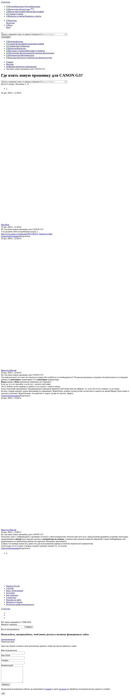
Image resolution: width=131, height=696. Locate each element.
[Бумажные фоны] (65, 582)
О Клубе (10, 588)
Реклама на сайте (13, 600)
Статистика (11, 597)
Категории (6, 37)
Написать (5, 685)
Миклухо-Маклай (8, 370)
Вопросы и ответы (32, 16)
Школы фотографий (35, 11)
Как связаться (12, 595)
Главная (9, 62)
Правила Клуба (13, 586)
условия (47, 689)
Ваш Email (5, 655)
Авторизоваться (8, 639)
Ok (3, 694)
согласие (62, 689)
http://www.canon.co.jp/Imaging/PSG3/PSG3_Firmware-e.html (26, 234)
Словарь (19, 14)
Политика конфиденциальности (20, 604)
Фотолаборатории (32, 6)
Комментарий (7, 665)
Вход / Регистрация (14, 591)
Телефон (4, 660)
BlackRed (5, 225)
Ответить (5, 236)
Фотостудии (26, 9)
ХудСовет (10, 593)
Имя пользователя (9, 650)
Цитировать (14, 236)
